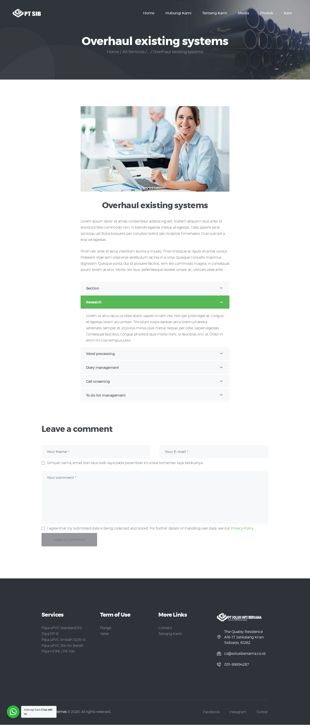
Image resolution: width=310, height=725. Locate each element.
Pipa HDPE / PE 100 (58, 651)
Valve (104, 634)
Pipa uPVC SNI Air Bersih (62, 646)
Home (113, 52)
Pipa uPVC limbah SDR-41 (64, 640)
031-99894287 (236, 664)
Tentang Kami (170, 634)
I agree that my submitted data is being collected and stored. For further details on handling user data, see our (150, 528)
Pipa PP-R (50, 634)
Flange (105, 628)
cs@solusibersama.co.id (245, 653)
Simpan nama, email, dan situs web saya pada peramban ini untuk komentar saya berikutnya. (125, 463)
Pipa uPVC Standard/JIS (62, 628)
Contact (165, 628)
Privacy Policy (242, 528)
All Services (134, 52)
